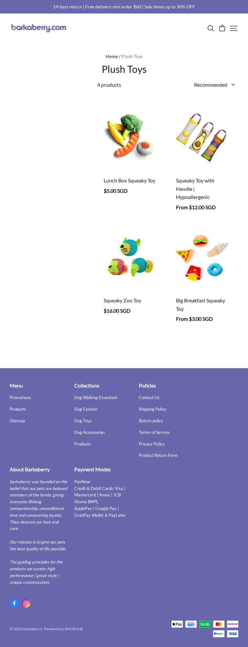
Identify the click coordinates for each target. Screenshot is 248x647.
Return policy (151, 420)
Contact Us (149, 397)
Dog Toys (83, 420)
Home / (113, 56)
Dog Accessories (89, 432)
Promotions (20, 397)
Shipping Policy (152, 409)
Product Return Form (158, 455)
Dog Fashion (85, 409)
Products (18, 409)
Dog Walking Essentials (96, 397)
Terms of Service (154, 432)
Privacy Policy (152, 443)
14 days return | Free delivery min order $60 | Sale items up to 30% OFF (124, 6)
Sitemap (17, 420)
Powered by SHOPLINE (63, 628)
